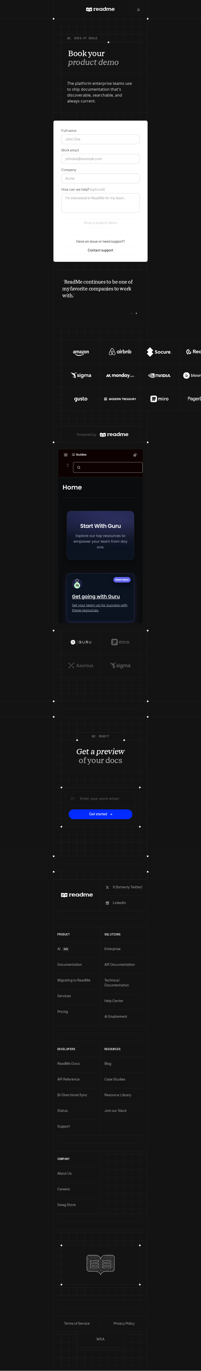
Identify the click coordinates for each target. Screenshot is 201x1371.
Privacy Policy (124, 1323)
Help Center (113, 1001)
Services (64, 996)
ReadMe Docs (68, 1064)
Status (62, 1111)
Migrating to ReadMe (73, 980)
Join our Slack (115, 1111)
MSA (100, 1339)
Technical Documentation (116, 982)
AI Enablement (115, 1017)
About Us (64, 1173)
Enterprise (112, 949)
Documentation (69, 965)
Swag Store (66, 1205)
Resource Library (117, 1095)
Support (63, 1126)
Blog (107, 1064)
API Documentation (119, 965)
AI (62, 949)
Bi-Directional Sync (72, 1095)
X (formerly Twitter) (127, 887)
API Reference (68, 1079)
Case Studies (114, 1079)
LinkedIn (119, 903)
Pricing (62, 1012)
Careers (63, 1189)
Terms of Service (77, 1323)
